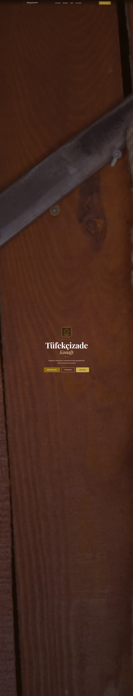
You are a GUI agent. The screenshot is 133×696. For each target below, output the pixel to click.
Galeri (71, 3)
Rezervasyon (105, 3)
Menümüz (65, 3)
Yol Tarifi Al (68, 370)
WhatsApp (82, 370)
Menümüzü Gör (52, 370)
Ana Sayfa (57, 3)
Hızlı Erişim (78, 3)
